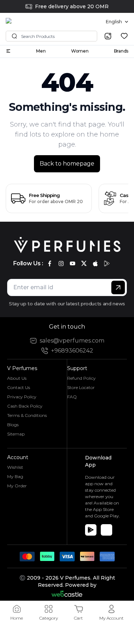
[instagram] (61, 263)
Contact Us (18, 387)
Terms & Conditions (27, 415)
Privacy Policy (21, 396)
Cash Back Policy (25, 406)
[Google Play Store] (90, 530)
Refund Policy (81, 378)
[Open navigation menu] (8, 51)
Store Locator (81, 387)
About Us (16, 378)
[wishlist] (124, 36)
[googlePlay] (107, 263)
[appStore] (95, 263)
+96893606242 (72, 350)
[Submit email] (118, 287)
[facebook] (50, 263)
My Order (17, 485)
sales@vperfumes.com (72, 340)
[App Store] (106, 530)
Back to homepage (67, 163)
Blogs (13, 424)
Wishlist (15, 467)
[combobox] (117, 21)
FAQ (72, 396)
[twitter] (84, 263)
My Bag (15, 476)
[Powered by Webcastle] (67, 594)
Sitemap (16, 434)
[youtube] (72, 263)
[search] (107, 36)
